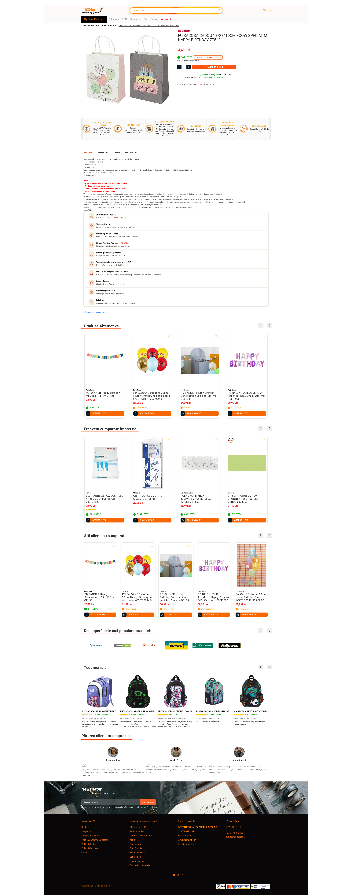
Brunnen (231, 493)
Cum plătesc (136, 844)
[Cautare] (219, 10)
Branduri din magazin (140, 865)
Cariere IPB (135, 857)
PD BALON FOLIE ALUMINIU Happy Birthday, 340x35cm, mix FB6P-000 (246, 395)
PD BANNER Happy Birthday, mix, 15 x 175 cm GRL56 (103, 394)
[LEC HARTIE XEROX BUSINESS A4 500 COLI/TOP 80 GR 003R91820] (105, 463)
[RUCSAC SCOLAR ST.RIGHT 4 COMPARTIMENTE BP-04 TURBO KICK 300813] (251, 691)
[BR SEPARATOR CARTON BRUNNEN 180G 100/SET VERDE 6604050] (247, 463)
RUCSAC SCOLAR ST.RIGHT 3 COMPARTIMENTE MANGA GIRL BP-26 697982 (192, 711)
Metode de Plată (138, 827)
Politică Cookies (89, 844)
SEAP (125, 19)
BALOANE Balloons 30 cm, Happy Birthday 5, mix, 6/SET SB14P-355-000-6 (251, 597)
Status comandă (137, 852)
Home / (86, 25)
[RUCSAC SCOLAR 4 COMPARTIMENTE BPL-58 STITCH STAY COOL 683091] (214, 691)
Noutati (167, 19)
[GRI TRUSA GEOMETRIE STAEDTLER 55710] (152, 463)
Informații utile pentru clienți (143, 821)
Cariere (84, 852)
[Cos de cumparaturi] (269, 10)
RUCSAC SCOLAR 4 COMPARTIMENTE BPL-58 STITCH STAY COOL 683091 (229, 711)
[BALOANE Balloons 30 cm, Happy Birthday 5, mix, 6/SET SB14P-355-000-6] (252, 566)
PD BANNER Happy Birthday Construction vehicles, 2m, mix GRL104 (199, 395)
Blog (146, 19)
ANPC (133, 840)
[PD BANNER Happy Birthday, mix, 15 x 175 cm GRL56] (105, 360)
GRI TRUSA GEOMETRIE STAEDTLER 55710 (147, 497)
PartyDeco (90, 390)
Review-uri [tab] (131, 152)
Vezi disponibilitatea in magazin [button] (208, 57)
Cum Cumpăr (136, 848)
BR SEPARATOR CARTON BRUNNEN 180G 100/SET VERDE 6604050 (243, 498)
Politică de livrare (89, 848)
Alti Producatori (187, 493)
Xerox (88, 493)
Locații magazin (137, 861)
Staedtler (136, 493)
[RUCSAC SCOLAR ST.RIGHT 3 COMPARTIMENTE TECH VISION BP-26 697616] (138, 691)
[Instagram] (182, 875)
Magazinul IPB (88, 821)
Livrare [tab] (117, 152)
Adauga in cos (215, 67)
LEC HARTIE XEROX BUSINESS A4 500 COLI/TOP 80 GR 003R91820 (104, 498)
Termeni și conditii (90, 835)
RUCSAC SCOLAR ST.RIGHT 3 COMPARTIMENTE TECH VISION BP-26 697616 (154, 711)
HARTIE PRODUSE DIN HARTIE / (104, 25)
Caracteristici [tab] (103, 152)
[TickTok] (178, 875)
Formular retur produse (141, 835)
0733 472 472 (120, 218)
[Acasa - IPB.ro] (95, 10)
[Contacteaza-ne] (264, 10)
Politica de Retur (138, 831)
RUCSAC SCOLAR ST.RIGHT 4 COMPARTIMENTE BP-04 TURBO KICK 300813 (268, 711)
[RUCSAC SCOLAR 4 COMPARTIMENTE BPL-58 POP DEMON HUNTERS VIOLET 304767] (100, 691)
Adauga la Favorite (187, 84)
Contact (154, 19)
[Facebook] (170, 875)
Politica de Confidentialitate (146, 807)
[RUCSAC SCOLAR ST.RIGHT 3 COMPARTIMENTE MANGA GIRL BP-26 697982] (176, 691)
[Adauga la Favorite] (122, 336)
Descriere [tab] (87, 152)
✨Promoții (113, 19)
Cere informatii (208, 84)
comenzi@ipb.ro (237, 837)
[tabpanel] (127, 69)
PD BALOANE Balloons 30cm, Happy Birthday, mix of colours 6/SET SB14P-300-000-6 (151, 395)
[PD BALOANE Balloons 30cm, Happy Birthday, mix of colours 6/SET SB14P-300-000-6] (152, 360)
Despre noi (135, 19)
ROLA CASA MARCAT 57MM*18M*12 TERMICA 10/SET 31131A (196, 498)
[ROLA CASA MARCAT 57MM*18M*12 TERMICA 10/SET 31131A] (200, 463)
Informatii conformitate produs (95, 312)
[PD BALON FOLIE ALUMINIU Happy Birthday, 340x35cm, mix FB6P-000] (247, 360)
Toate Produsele (96, 19)
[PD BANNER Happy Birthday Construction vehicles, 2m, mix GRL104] (200, 360)
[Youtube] (174, 875)
